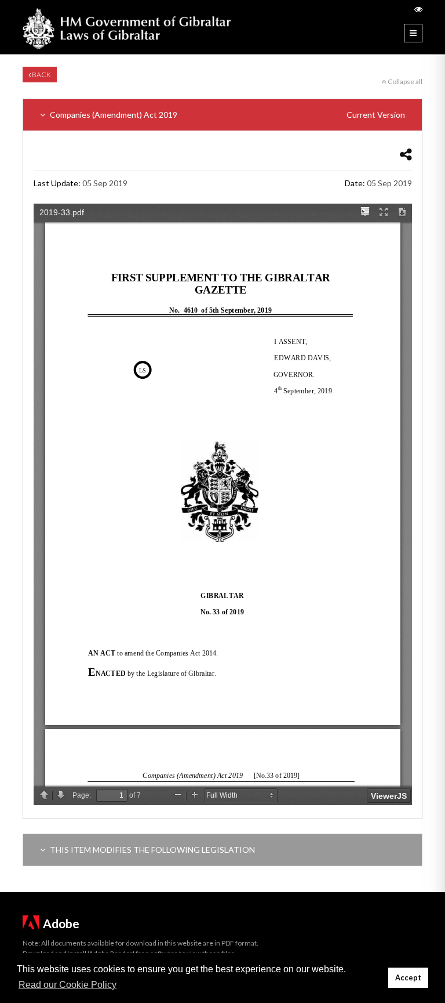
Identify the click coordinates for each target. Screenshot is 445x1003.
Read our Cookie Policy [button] (67, 985)
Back (41, 74)
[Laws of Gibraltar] (127, 27)
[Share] (406, 154)
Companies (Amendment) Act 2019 (226, 115)
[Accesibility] (418, 9)
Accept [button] (408, 977)
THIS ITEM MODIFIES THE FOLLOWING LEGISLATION (151, 849)
